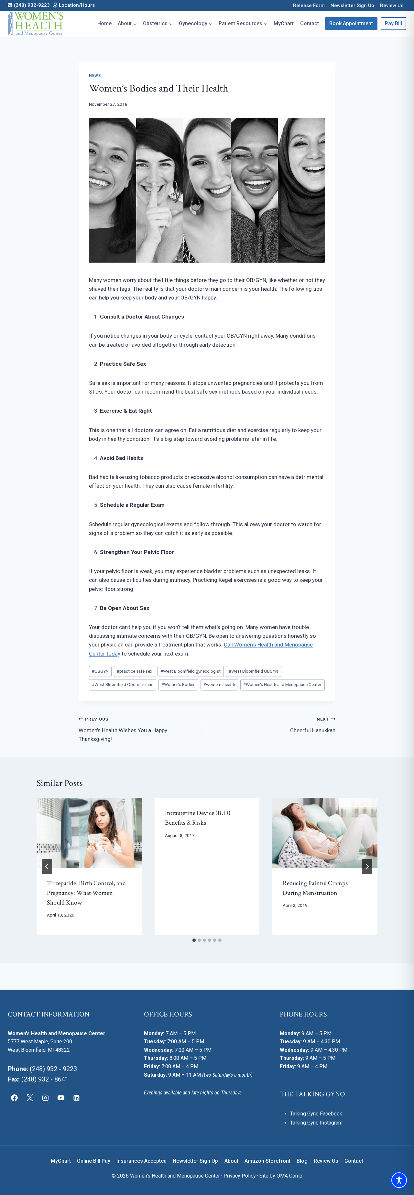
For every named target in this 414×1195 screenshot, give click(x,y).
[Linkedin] (76, 1097)
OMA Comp (289, 1176)
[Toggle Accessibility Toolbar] (399, 1180)
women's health (219, 684)
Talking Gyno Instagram (316, 1123)
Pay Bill (393, 23)
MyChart (284, 23)
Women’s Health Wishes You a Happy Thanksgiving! (123, 729)
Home (104, 23)
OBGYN (100, 671)
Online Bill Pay (93, 1161)
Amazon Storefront (267, 1161)
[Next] (367, 866)
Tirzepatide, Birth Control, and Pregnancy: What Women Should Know (86, 893)
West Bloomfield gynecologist (190, 671)
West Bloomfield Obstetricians (122, 684)
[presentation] (89, 833)
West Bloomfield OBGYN (253, 671)
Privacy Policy (239, 1176)
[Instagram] (45, 1097)
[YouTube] (61, 1097)
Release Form (309, 5)
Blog (302, 1161)
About (231, 1161)
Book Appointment (351, 23)
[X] (30, 1097)
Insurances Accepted (141, 1161)
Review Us (391, 5)
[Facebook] (14, 1097)
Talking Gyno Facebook (316, 1114)
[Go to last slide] (47, 866)
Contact (309, 23)
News (95, 75)
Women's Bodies (178, 684)
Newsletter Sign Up (352, 5)
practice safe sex (134, 671)
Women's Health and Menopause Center (282, 684)
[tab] (194, 940)
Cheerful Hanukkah (312, 724)
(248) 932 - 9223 (53, 1069)
